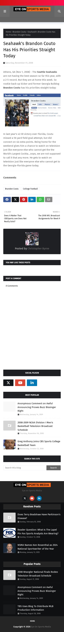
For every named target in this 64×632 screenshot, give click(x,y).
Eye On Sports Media (41, 626)
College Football (30, 189)
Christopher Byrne (38, 248)
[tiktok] (44, 382)
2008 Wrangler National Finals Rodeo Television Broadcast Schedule (38, 573)
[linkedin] (32, 382)
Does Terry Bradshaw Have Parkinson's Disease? (39, 516)
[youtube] (20, 382)
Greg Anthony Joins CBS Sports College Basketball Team (39, 443)
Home (8, 32)
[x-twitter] (8, 382)
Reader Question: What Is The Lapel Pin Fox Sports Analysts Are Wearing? (38, 531)
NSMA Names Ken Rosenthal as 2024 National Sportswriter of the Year (38, 546)
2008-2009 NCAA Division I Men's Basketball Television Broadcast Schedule (35, 426)
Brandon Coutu (19, 32)
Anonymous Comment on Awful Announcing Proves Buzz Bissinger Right (37, 407)
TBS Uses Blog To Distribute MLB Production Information (35, 608)
